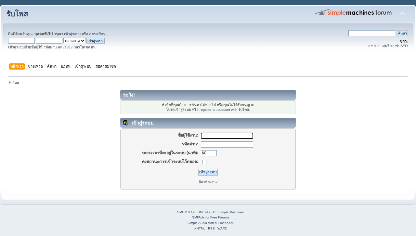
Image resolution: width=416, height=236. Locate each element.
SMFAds (198, 217)
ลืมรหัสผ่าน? (208, 182)
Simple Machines (231, 212)
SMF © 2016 (207, 212)
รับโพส (17, 14)
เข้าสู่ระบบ (72, 34)
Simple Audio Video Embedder (210, 223)
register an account (215, 109)
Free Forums (219, 217)
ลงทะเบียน (97, 34)
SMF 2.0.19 (186, 212)
